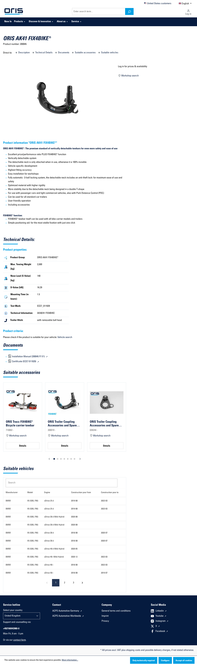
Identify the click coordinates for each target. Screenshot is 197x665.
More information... (70, 660)
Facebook (161, 631)
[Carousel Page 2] (57, 459)
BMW (8, 501)
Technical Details (43, 52)
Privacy (105, 621)
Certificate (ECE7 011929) (24, 361)
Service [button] (75, 21)
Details (22, 446)
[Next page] (82, 582)
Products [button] (18, 21)
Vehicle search (65, 337)
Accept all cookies (184, 661)
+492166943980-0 (11, 629)
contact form (19, 640)
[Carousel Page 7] (74, 459)
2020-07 (104, 533)
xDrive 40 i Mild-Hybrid (54, 557)
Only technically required (144, 661)
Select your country (12, 610)
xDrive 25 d (49, 501)
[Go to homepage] (13, 11)
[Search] (129, 11)
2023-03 (104, 501)
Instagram (161, 621)
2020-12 (74, 557)
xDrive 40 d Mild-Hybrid (54, 549)
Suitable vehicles (109, 52)
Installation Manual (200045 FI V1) (28, 357)
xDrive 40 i (48, 565)
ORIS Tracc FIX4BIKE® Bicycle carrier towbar (20, 424)
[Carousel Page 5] (67, 459)
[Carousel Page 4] (64, 459)
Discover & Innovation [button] (40, 21)
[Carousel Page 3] (61, 459)
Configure (165, 661)
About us (61, 21)
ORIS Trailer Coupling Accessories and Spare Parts (62, 424)
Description (24, 52)
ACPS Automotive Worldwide (67, 616)
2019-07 (104, 573)
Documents (63, 52)
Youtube (160, 616)
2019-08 (74, 501)
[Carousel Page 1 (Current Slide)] (54, 459)
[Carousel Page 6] (71, 459)
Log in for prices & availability (132, 66)
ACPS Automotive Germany (66, 611)
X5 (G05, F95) (32, 501)
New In (8, 21)
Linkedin (160, 611)
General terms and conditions (116, 611)
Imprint (105, 616)
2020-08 (74, 517)
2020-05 (74, 549)
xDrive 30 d (49, 533)
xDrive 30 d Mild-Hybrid (54, 517)
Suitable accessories (85, 52)
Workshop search (130, 76)
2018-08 (74, 533)
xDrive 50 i (48, 573)
